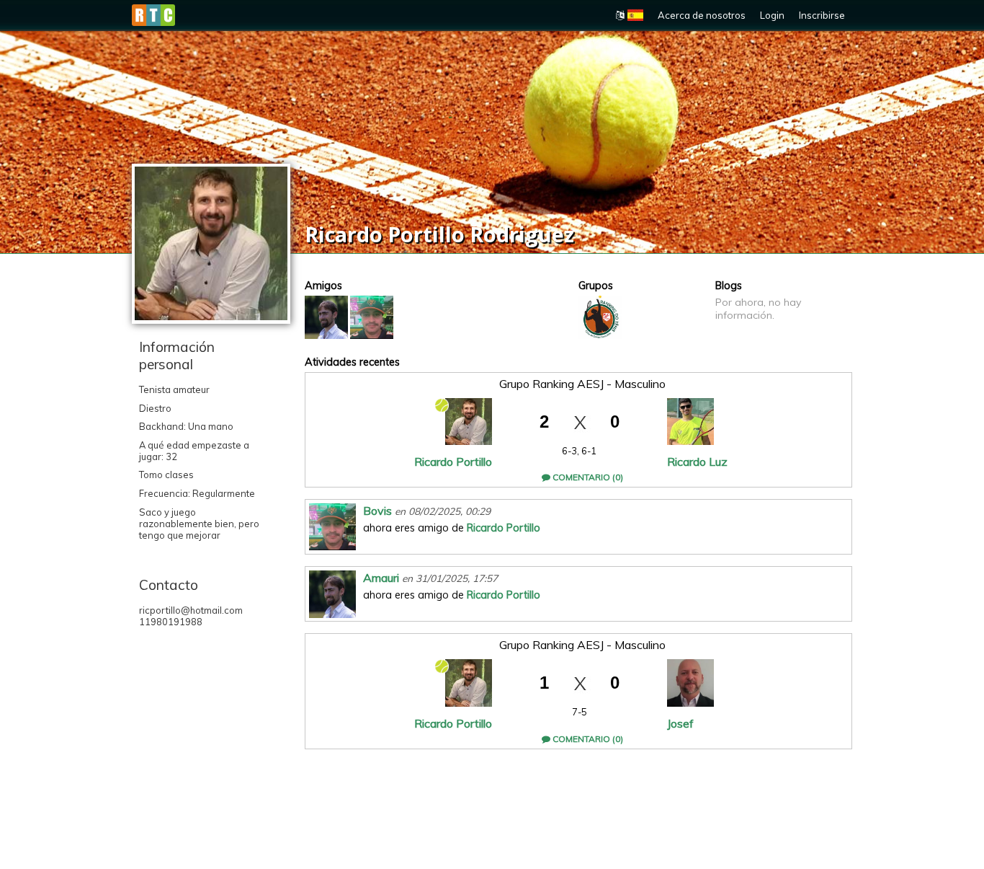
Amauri (381, 577)
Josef (680, 723)
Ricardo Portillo (453, 461)
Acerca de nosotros (702, 15)
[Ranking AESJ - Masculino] (600, 317)
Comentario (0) (586, 477)
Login (772, 15)
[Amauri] (326, 317)
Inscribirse (822, 15)
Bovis (377, 510)
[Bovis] (371, 317)
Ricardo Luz (697, 461)
